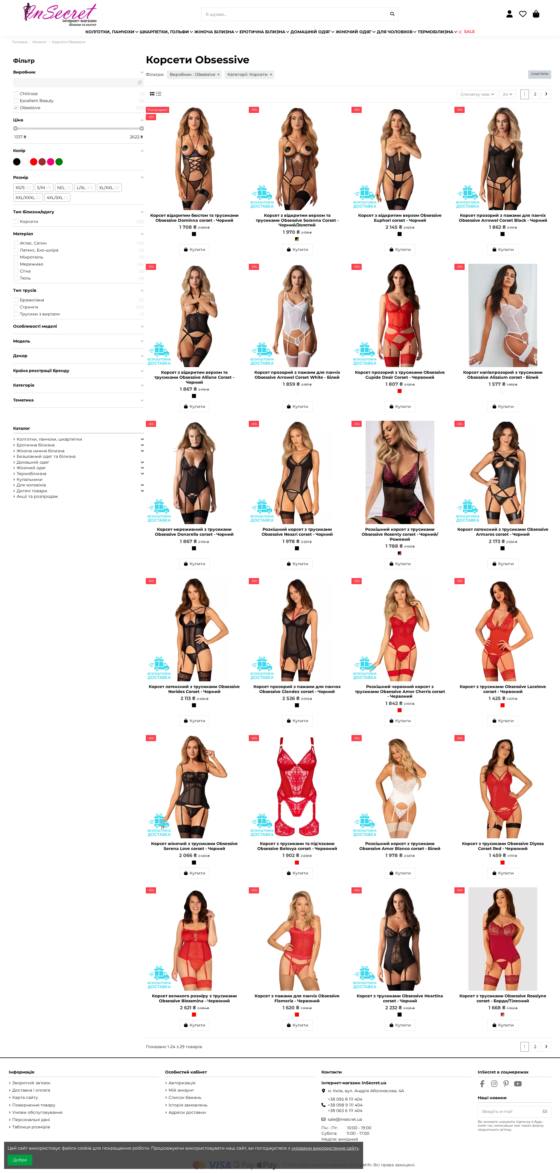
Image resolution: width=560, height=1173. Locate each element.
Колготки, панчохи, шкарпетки (49, 439)
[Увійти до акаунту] (509, 14)
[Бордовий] (42, 161)
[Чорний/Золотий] (297, 239)
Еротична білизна (36, 445)
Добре (20, 1159)
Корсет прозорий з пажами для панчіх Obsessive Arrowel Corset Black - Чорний (503, 218)
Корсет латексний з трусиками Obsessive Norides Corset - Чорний (194, 689)
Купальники (30, 479)
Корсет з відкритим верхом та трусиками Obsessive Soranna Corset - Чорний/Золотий (297, 220)
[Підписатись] (545, 1111)
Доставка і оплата (31, 1090)
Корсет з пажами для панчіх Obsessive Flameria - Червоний (297, 998)
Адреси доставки (187, 1112)
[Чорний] (194, 234)
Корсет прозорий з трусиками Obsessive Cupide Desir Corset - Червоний (400, 375)
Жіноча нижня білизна (40, 450)
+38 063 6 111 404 (345, 1110)
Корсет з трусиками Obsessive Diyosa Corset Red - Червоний (503, 846)
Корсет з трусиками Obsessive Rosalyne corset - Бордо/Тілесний (502, 998)
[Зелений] (59, 161)
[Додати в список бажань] (238, 115)
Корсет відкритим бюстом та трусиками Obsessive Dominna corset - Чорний (194, 218)
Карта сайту (25, 1097)
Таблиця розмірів (31, 1127)
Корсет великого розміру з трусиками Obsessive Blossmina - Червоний (194, 998)
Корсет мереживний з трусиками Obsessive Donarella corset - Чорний (194, 532)
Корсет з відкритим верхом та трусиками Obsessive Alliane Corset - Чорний (194, 377)
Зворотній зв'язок (31, 1082)
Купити (197, 249)
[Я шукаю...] (392, 14)
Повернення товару (33, 1105)
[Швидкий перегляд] (238, 125)
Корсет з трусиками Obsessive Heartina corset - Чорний (400, 998)
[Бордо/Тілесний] (503, 1015)
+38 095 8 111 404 (345, 1099)
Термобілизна (31, 473)
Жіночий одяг (31, 467)
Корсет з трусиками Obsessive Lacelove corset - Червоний (503, 689)
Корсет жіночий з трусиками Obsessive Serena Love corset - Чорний (194, 846)
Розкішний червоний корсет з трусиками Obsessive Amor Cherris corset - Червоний (400, 691)
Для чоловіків (31, 485)
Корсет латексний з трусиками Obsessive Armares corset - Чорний (502, 532)
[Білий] (297, 391)
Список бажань (185, 1097)
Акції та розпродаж (37, 496)
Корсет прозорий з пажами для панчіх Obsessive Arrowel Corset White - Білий (297, 375)
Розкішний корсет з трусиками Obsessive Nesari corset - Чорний (297, 532)
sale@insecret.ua (345, 1119)
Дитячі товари (32, 490)
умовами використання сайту (325, 1148)
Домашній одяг (33, 462)
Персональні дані (31, 1119)
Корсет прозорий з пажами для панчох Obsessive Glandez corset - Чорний (297, 689)
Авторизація (182, 1082)
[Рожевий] (50, 161)
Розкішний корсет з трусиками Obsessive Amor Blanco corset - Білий (399, 846)
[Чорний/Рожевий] (400, 553)
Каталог (21, 428)
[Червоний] (400, 391)
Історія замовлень (188, 1105)
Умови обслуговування (37, 1112)
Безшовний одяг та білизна (46, 456)
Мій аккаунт (181, 1090)
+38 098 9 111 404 (345, 1105)
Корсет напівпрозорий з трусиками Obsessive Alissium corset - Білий (502, 375)
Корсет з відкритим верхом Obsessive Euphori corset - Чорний (400, 218)
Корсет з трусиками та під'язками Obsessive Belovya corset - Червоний (297, 846)
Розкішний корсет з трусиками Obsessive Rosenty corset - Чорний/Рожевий (400, 534)
